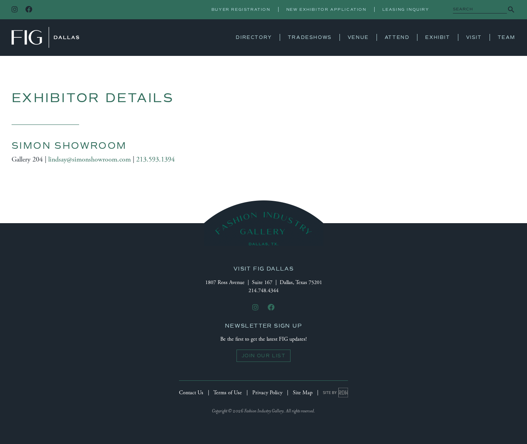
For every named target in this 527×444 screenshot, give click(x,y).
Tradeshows (310, 37)
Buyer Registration (240, 9)
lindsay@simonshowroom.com (89, 159)
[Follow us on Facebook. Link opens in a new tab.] (28, 10)
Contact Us (191, 392)
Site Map (302, 392)
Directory (254, 37)
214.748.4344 (263, 290)
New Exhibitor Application (326, 9)
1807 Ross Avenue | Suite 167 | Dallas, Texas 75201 (263, 282)
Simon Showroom (69, 145)
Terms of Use (227, 392)
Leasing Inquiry (405, 9)
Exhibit (437, 37)
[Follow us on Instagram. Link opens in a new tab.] (15, 10)
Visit (474, 37)
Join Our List (263, 355)
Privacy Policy (267, 392)
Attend (397, 37)
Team (506, 37)
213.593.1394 (155, 159)
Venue (358, 37)
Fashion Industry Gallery (45, 37)
